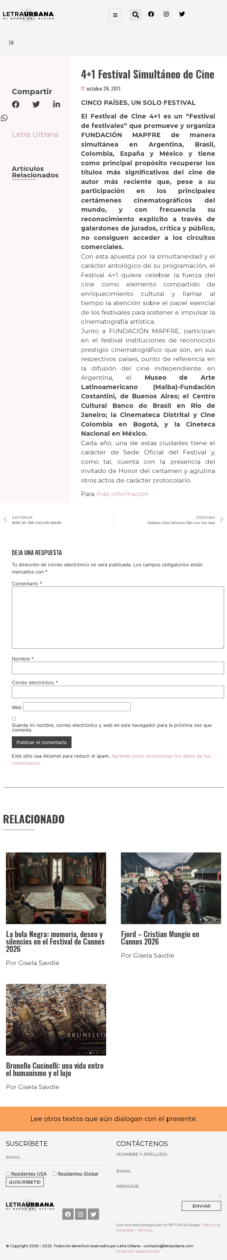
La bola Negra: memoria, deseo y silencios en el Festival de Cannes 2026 (55, 941)
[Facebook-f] (68, 1214)
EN (11, 42)
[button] (136, 15)
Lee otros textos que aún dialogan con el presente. (113, 1119)
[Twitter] (93, 1214)
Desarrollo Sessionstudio (138, 1251)
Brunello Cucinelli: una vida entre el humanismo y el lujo (55, 1069)
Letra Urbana (35, 134)
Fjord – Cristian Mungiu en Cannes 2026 (160, 937)
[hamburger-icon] (115, 15)
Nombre (23, 658)
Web (17, 707)
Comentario (27, 583)
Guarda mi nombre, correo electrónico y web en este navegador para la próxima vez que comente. (112, 727)
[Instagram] (80, 1214)
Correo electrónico (35, 682)
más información (122, 494)
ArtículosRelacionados (35, 172)
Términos (145, 1230)
